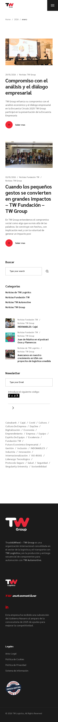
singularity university (16, 466)
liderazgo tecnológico (17, 459)
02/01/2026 (10, 177)
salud (31, 462)
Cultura (43, 422)
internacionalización (16, 455)
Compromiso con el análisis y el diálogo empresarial (26, 86)
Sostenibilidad (39, 466)
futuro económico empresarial (21, 444)
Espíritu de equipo (15, 437)
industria (10, 451)
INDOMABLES (38, 448)
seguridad (42, 462)
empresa (30, 433)
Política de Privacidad (15, 664)
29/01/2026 (10, 74)
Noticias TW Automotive (18, 302)
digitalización (12, 429)
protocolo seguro (14, 462)
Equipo (42, 433)
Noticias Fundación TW (29, 177)
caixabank (11, 422)
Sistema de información (16, 670)
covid (32, 422)
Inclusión (22, 448)
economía (29, 429)
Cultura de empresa (15, 426)
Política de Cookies (14, 659)
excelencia (33, 437)
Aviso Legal (10, 653)
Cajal (22, 422)
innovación (25, 451)
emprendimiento (14, 433)
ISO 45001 (36, 455)
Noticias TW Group (27, 74)
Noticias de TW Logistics (18, 292)
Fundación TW (13, 440)
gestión (9, 448)
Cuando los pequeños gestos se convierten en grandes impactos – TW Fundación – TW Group (28, 198)
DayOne (34, 426)
